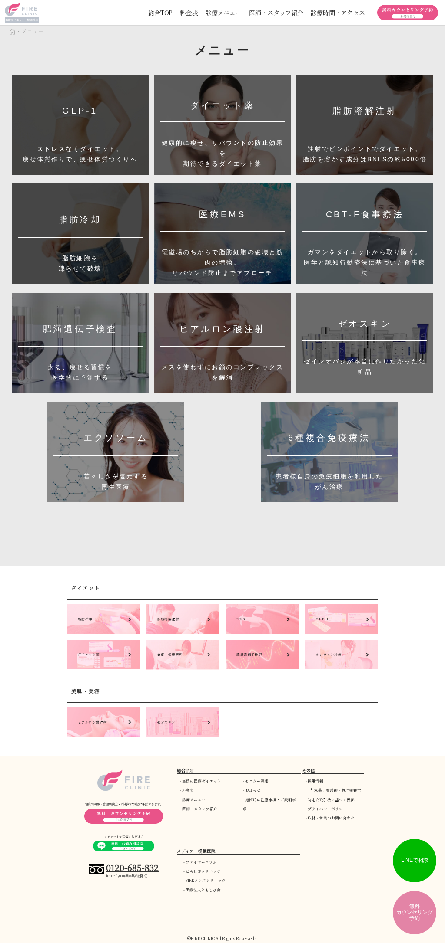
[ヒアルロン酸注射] (103, 735)
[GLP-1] (341, 631)
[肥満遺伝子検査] (262, 667)
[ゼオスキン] (182, 735)
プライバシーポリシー (327, 808)
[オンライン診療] (341, 667)
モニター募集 (257, 780)
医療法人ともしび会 (203, 889)
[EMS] (262, 631)
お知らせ (253, 789)
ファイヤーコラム (201, 861)
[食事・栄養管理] (182, 667)
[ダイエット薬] (103, 667)
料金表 (189, 12)
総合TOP (160, 12)
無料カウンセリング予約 (414, 912)
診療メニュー (194, 799)
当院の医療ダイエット (201, 780)
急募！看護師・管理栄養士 (337, 789)
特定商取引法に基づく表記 (331, 799)
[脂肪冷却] (103, 631)
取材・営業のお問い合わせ (331, 817)
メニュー (32, 31)
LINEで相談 (414, 860)
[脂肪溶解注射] (182, 631)
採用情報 (315, 780)
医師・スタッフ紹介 (199, 808)
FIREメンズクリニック (206, 880)
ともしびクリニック (203, 871)
